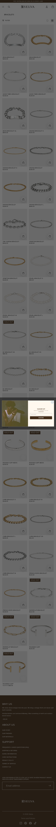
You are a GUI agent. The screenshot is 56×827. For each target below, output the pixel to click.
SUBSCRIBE (41, 417)
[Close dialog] (52, 402)
